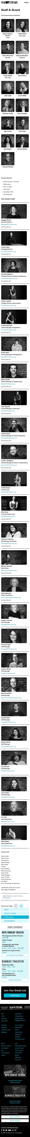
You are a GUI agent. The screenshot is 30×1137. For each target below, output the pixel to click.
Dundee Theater (19, 1048)
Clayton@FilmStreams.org (9, 465)
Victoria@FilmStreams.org (9, 649)
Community (18, 1014)
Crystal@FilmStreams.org (8, 330)
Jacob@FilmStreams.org (8, 722)
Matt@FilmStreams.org (8, 846)
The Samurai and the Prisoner (12, 936)
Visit (16, 1043)
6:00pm (4, 938)
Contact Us (18, 1060)
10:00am (4, 977)
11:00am (4, 952)
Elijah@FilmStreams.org (8, 384)
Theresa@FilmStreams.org (9, 543)
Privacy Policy (18, 1133)
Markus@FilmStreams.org (8, 570)
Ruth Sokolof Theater (20, 1046)
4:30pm (14, 948)
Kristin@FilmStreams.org (8, 357)
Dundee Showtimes (15, 980)
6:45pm (13, 967)
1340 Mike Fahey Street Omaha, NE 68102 (15, 1081)
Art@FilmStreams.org (7, 821)
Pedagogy (4, 1032)
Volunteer (17, 1037)
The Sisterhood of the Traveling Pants (9, 974)
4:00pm (14, 971)
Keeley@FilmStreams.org (8, 624)
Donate (17, 1030)
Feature (3, 1055)
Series (2, 1016)
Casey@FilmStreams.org (8, 251)
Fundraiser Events (20, 1039)
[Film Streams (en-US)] (10, 2)
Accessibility (18, 1053)
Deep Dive (4, 1027)
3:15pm (4, 942)
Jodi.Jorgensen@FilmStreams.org (11, 597)
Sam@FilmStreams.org (8, 673)
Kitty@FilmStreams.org (8, 516)
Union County (7, 940)
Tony (4, 969)
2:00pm (9, 948)
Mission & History (10, 913)
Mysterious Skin (8, 965)
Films (2, 1014)
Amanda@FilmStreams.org (9, 278)
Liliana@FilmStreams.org (8, 746)
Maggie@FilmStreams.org (9, 224)
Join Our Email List (15, 1120)
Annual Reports (9, 921)
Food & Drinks (19, 1050)
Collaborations (19, 1016)
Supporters (18, 1034)
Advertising (18, 1057)
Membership (18, 1027)
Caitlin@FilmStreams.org (8, 305)
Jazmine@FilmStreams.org (9, 438)
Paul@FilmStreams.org (8, 411)
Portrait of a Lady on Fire (11, 950)
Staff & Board (8, 917)
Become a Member (15, 1117)
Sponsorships (18, 1032)
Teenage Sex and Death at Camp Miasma (10, 945)
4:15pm (8, 967)
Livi (2, 771)
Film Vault (3, 1018)
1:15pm (9, 971)
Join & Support (19, 1025)
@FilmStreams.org (8, 771)
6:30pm (19, 971)
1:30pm (4, 967)
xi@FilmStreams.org (8, 797)
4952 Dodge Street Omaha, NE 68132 (15, 1102)
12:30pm (4, 948)
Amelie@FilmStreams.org (8, 492)
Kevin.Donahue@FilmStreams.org (11, 698)
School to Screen (5, 1030)
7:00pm (19, 948)
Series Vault (4, 1021)
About (6, 909)
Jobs (2, 1050)
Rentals (17, 1055)
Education (4, 1025)
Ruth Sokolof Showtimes (15, 955)
